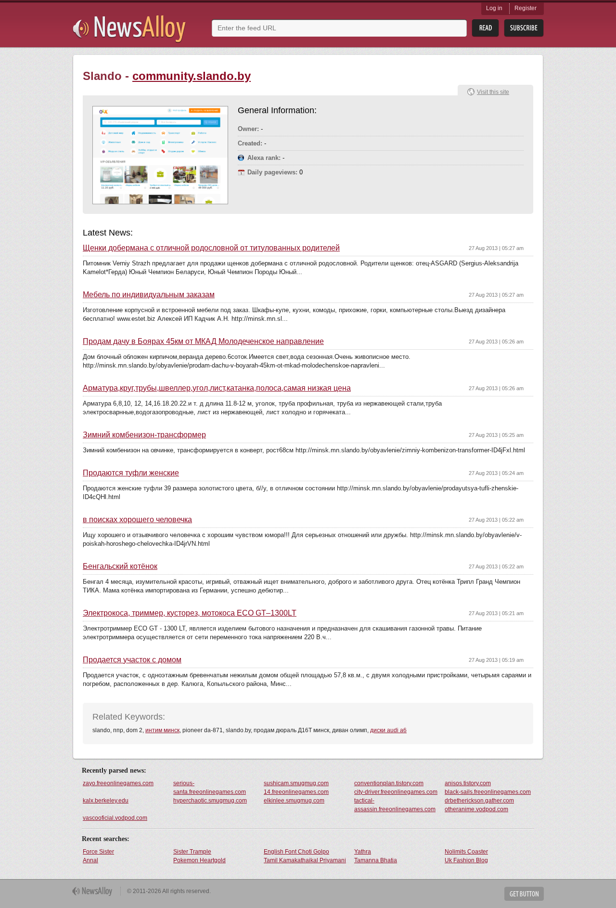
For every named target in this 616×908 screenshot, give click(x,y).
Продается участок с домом (132, 660)
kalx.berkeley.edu (105, 800)
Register (525, 8)
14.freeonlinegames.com (296, 792)
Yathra (362, 851)
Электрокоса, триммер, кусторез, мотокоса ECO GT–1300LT (189, 613)
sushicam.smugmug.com (296, 783)
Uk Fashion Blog (466, 860)
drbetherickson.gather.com (479, 800)
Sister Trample (192, 851)
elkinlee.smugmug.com (294, 800)
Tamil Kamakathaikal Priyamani (305, 860)
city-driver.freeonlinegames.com (395, 792)
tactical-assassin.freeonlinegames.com (395, 805)
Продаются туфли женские (131, 473)
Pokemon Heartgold (199, 860)
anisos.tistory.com (468, 783)
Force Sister (98, 851)
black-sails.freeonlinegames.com (488, 792)
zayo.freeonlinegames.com (118, 783)
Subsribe (524, 28)
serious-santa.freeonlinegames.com (209, 787)
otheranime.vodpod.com (476, 809)
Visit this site (493, 92)
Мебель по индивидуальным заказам (149, 295)
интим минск (162, 730)
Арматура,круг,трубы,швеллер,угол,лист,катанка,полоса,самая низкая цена (217, 388)
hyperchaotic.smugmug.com (210, 800)
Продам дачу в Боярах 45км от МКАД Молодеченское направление (203, 341)
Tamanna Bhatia (375, 860)
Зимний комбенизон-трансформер (144, 435)
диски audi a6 (388, 730)
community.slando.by (191, 75)
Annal (90, 860)
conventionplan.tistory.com (389, 783)
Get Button (524, 894)
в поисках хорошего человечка (137, 520)
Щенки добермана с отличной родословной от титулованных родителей (211, 248)
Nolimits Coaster (466, 851)
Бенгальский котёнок (120, 566)
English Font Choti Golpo (296, 851)
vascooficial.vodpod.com (115, 818)
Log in (494, 8)
